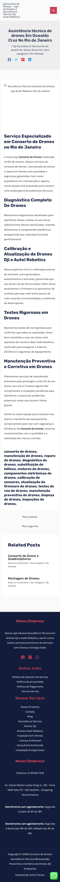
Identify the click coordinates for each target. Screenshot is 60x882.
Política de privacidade (30, 681)
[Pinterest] (22, 59)
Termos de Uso (30, 691)
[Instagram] (30, 657)
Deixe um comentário (18, 563)
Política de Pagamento (30, 686)
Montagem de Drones (24, 578)
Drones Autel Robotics (30, 730)
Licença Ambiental (30, 740)
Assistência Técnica (30, 721)
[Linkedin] (29, 59)
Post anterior (30, 516)
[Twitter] (16, 59)
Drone (27, 49)
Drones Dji (30, 726)
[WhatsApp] (37, 657)
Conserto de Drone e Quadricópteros (23, 557)
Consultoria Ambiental (30, 745)
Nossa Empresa (30, 706)
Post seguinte (30, 526)
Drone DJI (37, 49)
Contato (30, 711)
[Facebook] (9, 59)
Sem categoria (37, 563)
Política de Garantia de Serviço (30, 676)
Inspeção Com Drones (30, 735)
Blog (30, 716)
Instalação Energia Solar (30, 750)
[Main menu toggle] (53, 10)
